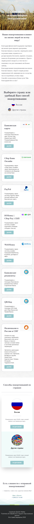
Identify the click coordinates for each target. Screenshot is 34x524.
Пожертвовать (26, 2)
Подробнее (17, 427)
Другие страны (19, 109)
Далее (9, 146)
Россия (19, 104)
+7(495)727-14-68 (17, 497)
